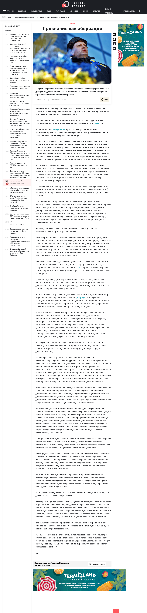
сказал (97, 123)
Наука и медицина (109, 11)
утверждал (81, 297)
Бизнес (85, 11)
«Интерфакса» (58, 129)
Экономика (60, 11)
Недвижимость (129, 11)
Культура (96, 11)
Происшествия (36, 11)
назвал (79, 267)
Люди (49, 11)
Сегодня (10, 11)
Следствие (74, 11)
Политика (22, 11)
